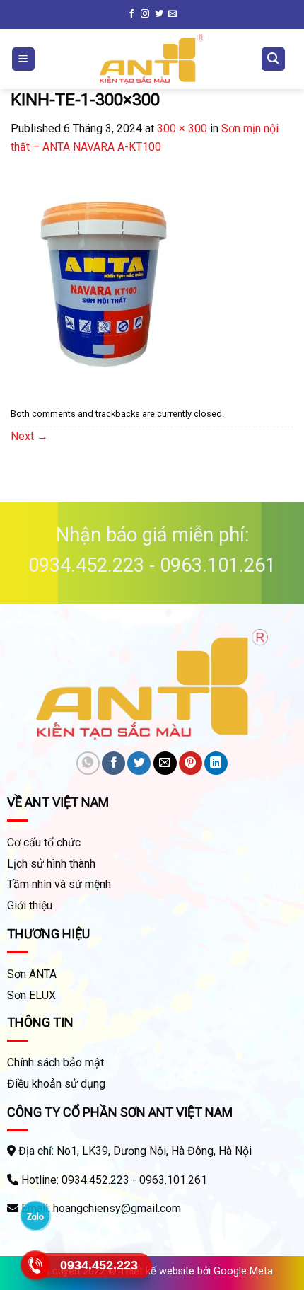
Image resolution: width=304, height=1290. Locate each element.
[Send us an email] (172, 14)
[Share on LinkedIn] (216, 763)
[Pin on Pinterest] (190, 763)
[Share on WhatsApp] (88, 763)
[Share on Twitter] (139, 763)
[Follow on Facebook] (131, 14)
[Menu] (23, 59)
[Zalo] (36, 1215)
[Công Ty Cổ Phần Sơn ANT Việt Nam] (152, 59)
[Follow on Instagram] (145, 14)
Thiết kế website (156, 1271)
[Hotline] (36, 1265)
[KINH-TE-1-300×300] (117, 278)
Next (29, 436)
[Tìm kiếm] (274, 59)
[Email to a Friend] (165, 763)
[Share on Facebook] (113, 763)
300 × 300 (182, 128)
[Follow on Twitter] (159, 14)
